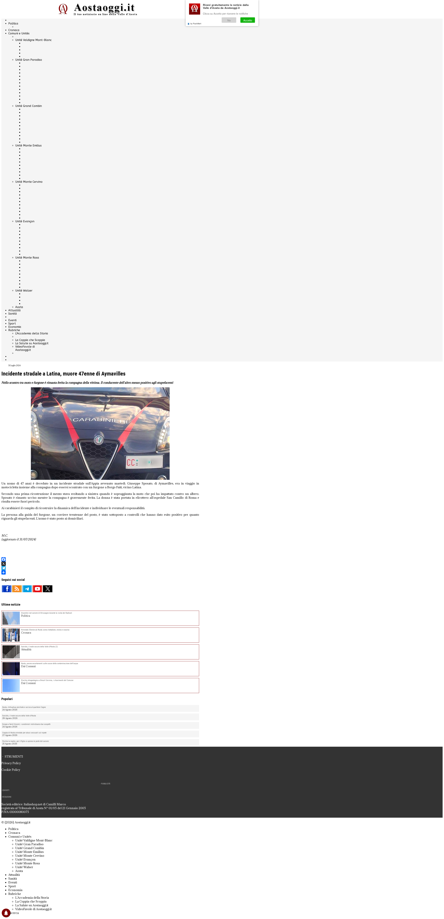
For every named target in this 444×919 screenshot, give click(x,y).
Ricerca (13, 913)
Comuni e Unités (18, 33)
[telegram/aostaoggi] (27, 588)
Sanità (12, 313)
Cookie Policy (10, 770)
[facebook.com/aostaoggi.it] (6, 588)
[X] (100, 564)
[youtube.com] (37, 588)
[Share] (100, 572)
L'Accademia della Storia (31, 333)
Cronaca (13, 30)
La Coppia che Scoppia (30, 340)
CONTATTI (5, 790)
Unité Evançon (24, 221)
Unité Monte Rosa (27, 257)
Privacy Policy (11, 763)
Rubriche (14, 330)
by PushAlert (195, 23)
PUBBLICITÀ (105, 784)
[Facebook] (100, 559)
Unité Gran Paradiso (28, 59)
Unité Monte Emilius (28, 145)
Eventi (12, 320)
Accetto (247, 20)
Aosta (19, 307)
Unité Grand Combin (28, 106)
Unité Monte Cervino (28, 181)
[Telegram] (100, 568)
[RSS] (17, 588)
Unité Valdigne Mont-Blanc (33, 40)
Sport (12, 323)
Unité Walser (23, 290)
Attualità (14, 310)
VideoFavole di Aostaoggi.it (25, 348)
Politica (13, 23)
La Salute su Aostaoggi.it (31, 343)
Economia (14, 326)
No (229, 20)
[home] (100, 9)
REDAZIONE (6, 797)
